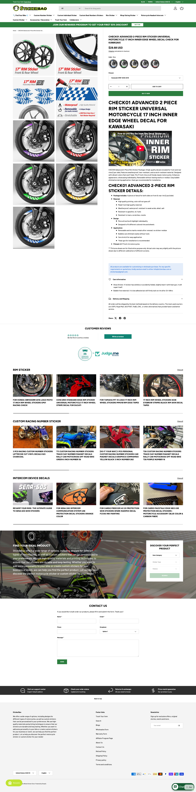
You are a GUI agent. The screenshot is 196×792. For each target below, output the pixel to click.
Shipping (111, 51)
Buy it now (146, 93)
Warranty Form (101, 734)
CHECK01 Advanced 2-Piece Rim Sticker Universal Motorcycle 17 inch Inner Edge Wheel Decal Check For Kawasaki (31, 30)
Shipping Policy (101, 756)
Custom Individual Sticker (67, 15)
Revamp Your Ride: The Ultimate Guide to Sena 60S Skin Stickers (32, 509)
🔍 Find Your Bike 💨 (20, 15)
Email (101, 617)
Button (137, 25)
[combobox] (110, 8)
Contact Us (100, 747)
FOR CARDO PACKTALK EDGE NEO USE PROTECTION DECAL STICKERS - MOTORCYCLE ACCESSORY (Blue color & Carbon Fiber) (163, 512)
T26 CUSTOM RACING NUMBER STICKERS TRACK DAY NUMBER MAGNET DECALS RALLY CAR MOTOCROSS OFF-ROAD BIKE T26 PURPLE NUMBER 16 (162, 455)
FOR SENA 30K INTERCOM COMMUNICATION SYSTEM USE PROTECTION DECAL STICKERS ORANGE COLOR (74, 512)
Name (59, 617)
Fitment (111, 73)
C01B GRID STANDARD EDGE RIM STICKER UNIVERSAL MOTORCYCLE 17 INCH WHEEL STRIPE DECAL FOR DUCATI (76, 402)
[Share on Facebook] (120, 318)
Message (60, 637)
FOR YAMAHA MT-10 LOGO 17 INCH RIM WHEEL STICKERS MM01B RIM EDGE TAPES (119, 401)
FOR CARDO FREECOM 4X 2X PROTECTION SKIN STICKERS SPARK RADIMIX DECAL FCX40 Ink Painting (119, 511)
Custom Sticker (19, 20)
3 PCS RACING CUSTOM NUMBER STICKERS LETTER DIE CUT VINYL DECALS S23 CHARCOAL (33, 454)
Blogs (98, 725)
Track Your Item (61, 20)
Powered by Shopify (40, 783)
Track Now (27, 2)
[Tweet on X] (115, 318)
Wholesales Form (102, 729)
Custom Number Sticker (43, 15)
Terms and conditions (104, 764)
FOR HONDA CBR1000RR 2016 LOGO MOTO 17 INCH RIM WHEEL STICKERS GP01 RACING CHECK (33, 402)
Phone (59, 627)
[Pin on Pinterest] (124, 318)
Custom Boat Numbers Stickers (91, 15)
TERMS (150, 2)
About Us (99, 743)
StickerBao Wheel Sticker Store (26, 783)
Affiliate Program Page (104, 738)
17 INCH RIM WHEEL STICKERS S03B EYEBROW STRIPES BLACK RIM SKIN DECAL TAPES (163, 402)
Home (14, 30)
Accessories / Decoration (39, 20)
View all (180, 370)
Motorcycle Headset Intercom (152, 15)
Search (98, 721)
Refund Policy (101, 751)
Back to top (98, 699)
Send (62, 662)
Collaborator (74, 20)
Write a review (118, 336)
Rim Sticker (110, 15)
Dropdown (103, 627)
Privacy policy (101, 760)
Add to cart (157, 86)
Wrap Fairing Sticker (128, 15)
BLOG (143, 2)
